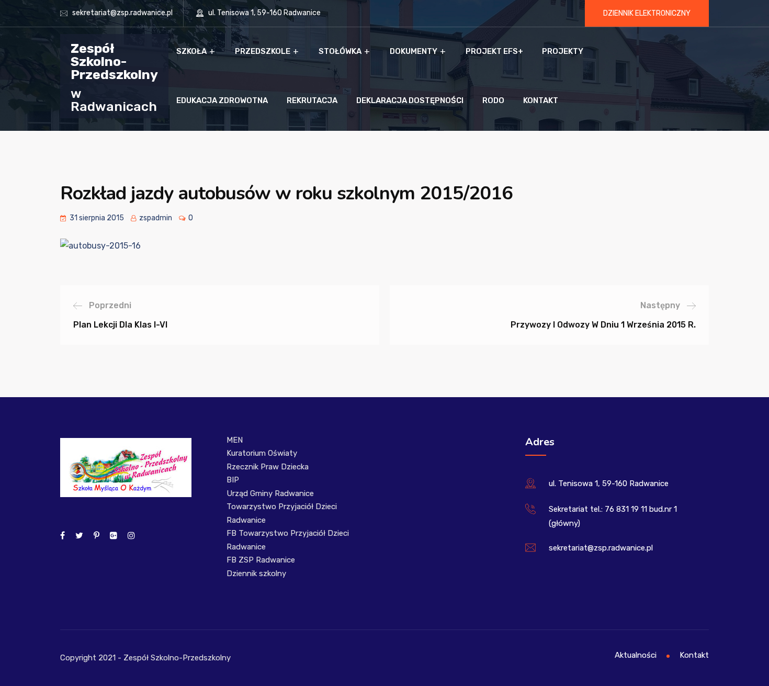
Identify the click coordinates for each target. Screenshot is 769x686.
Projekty (562, 51)
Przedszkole (262, 51)
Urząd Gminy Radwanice (270, 493)
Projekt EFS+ (494, 51)
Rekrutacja (312, 100)
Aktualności (636, 655)
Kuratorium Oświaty (262, 453)
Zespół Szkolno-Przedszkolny (114, 61)
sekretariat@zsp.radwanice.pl (122, 12)
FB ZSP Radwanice (261, 560)
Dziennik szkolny (256, 573)
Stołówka (340, 51)
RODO (493, 100)
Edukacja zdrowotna (222, 100)
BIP (233, 480)
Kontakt (540, 100)
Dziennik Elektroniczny (647, 13)
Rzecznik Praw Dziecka (268, 466)
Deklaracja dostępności (409, 100)
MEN (235, 440)
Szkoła (191, 51)
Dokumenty (413, 51)
